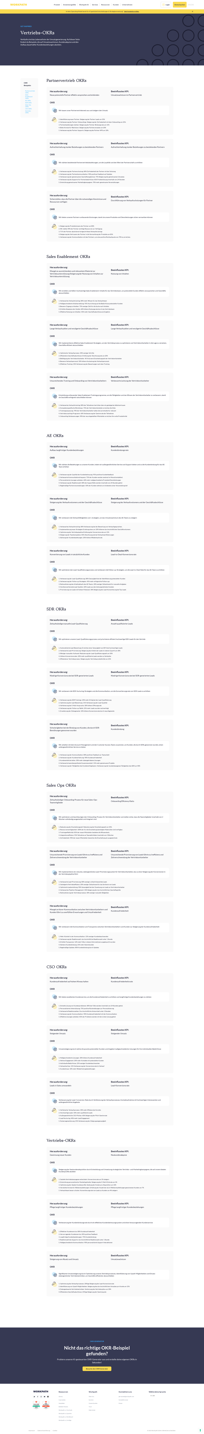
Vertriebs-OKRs (28, 111)
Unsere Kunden (93, 1403)
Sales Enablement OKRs (29, 96)
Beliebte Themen (63, 1406)
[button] (57, 4)
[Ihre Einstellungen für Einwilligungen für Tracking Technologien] (200, 1430)
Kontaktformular (123, 1400)
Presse (120, 1403)
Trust (90, 1406)
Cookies (55, 1430)
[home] (18, 5)
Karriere (91, 1400)
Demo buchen (179, 5)
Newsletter (62, 1403)
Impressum (32, 1430)
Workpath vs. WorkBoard (66, 1417)
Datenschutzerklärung (44, 1430)
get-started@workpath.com (126, 1396)
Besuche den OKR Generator (97, 1369)
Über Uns (91, 1396)
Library (61, 1396)
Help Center (92, 1410)
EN (151, 1395)
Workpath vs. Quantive (65, 1413)
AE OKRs (28, 100)
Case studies (62, 1400)
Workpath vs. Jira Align (65, 1420)
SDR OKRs (28, 103)
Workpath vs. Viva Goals (65, 1410)
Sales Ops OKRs (28, 105)
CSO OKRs (28, 109)
